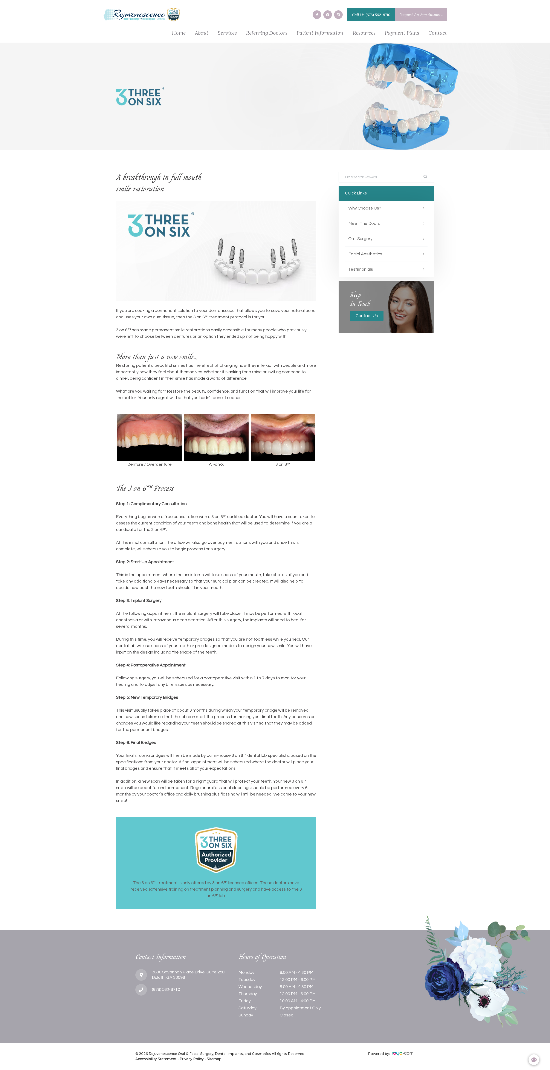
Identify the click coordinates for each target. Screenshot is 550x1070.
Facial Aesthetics (365, 254)
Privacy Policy (192, 1059)
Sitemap (214, 1059)
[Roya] (402, 1053)
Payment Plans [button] (402, 33)
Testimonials (360, 269)
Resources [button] (364, 33)
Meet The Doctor (365, 223)
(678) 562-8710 (378, 15)
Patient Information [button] (320, 33)
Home (179, 33)
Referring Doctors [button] (266, 33)
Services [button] (227, 33)
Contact (437, 33)
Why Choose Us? (364, 208)
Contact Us (367, 316)
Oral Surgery (360, 239)
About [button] (201, 33)
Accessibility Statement (156, 1059)
